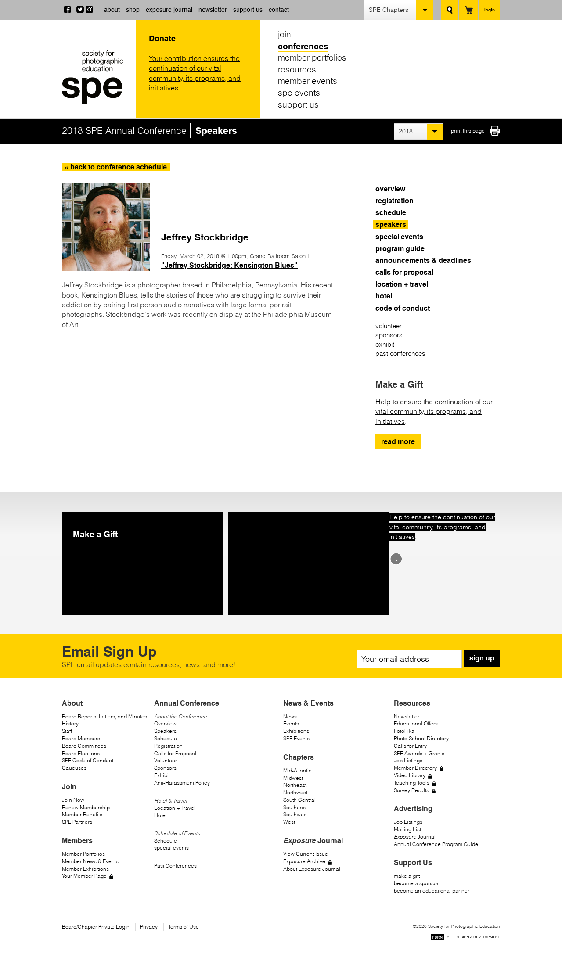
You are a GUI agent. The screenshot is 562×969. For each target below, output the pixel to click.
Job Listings (408, 760)
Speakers (165, 731)
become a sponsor (416, 883)
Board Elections (81, 753)
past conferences (400, 353)
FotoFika (404, 731)
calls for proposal (404, 272)
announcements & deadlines (423, 260)
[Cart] (468, 10)
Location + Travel (174, 807)
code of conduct (402, 308)
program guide (400, 248)
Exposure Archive (304, 861)
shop (133, 9)
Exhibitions (296, 731)
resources (297, 69)
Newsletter (406, 716)
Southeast (295, 807)
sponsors (389, 335)
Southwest (295, 814)
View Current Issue (305, 854)
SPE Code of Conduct (87, 760)
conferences (303, 46)
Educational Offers (416, 723)
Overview (165, 723)
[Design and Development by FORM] (465, 938)
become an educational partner (431, 890)
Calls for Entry (410, 746)
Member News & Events (90, 861)
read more (398, 442)
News (290, 716)
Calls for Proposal (175, 753)
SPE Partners (77, 821)
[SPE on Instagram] (89, 10)
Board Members (81, 738)
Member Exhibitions (85, 868)
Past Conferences (175, 865)
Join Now (73, 800)
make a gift (407, 875)
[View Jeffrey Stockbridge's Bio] (106, 268)
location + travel (401, 284)
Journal (415, 836)
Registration (168, 746)
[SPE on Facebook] (67, 10)
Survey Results (411, 790)
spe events (299, 92)
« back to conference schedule (116, 167)
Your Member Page (84, 875)
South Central (299, 800)
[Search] (449, 10)
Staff (67, 731)
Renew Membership (86, 807)
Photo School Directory (421, 738)
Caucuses (74, 767)
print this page (468, 130)
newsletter (212, 9)
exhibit (384, 344)
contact (279, 9)
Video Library (409, 775)
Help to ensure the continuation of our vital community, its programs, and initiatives (434, 411)
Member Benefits (82, 814)
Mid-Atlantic (297, 770)
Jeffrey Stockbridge (205, 237)
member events (307, 80)
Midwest (293, 778)
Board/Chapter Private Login (96, 926)
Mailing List (407, 829)
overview (390, 189)
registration (394, 201)
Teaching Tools (411, 782)
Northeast (294, 785)
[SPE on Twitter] (80, 10)
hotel (383, 296)
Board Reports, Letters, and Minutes (104, 716)
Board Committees (84, 746)
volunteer (388, 326)
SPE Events (296, 738)
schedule (390, 212)
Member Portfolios (83, 854)
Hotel (160, 815)
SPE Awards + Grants (419, 753)
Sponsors (165, 767)
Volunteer (165, 760)
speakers (390, 224)
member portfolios (312, 57)
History (70, 723)
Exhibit (162, 775)
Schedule (165, 738)
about (112, 9)
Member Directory (415, 767)
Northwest (295, 792)
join (284, 34)
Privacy (149, 926)
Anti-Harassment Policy (182, 782)
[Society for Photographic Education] (96, 77)
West (289, 821)
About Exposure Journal (311, 868)
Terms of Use (183, 926)
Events (291, 723)
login (489, 9)
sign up (481, 658)
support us (248, 9)
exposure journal (169, 9)
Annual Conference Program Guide (436, 844)
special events (399, 237)
